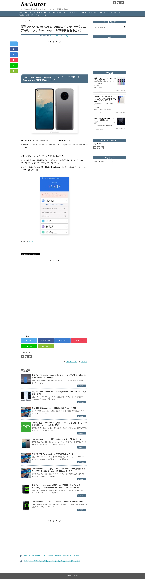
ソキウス (84, 362)
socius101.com (99, 91)
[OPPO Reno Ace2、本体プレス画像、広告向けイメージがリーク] (26, 506)
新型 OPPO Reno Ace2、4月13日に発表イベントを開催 (54, 408)
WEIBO (31, 241)
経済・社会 (29, 15)
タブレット (92, 12)
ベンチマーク (102, 12)
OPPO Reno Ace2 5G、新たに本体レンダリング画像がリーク (56, 439)
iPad (45, 12)
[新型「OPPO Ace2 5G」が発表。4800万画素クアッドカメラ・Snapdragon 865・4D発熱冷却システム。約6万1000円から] (26, 489)
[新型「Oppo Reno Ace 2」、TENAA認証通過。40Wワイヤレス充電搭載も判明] (26, 396)
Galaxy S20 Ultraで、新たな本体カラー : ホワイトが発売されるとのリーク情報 (52, 561)
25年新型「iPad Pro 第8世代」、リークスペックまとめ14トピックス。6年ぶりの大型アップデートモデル (105, 99)
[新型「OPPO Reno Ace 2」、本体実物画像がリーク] (26, 458)
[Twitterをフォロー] (114, 2)
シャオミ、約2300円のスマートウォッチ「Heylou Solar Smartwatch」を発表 (51, 555)
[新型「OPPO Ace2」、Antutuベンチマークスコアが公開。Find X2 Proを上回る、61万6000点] (26, 379)
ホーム (21, 12)
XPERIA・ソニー (30, 12)
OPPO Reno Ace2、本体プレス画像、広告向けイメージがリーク (58, 502)
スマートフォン (72, 12)
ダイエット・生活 (40, 15)
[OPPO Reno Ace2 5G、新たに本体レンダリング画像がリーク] (26, 443)
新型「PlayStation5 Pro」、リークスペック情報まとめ (104, 119)
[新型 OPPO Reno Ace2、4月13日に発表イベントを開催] (26, 412)
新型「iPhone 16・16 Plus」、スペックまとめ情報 (105, 79)
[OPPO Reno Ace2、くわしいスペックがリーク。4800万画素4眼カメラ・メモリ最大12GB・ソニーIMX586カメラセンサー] (26, 473)
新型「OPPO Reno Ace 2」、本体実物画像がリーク (53, 454)
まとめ (110, 12)
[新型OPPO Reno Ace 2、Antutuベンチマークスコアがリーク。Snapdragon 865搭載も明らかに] (14, 54)
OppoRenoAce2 (71, 362)
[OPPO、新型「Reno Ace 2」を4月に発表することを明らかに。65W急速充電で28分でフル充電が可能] (26, 427)
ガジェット (51, 12)
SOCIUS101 (74, 576)
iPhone (39, 12)
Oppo (67, 36)
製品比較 (21, 15)
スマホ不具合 (83, 12)
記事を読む (81, 385)
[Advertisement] (54, 57)
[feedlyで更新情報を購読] (118, 2)
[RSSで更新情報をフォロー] (122, 2)
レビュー (117, 12)
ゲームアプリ (61, 12)
